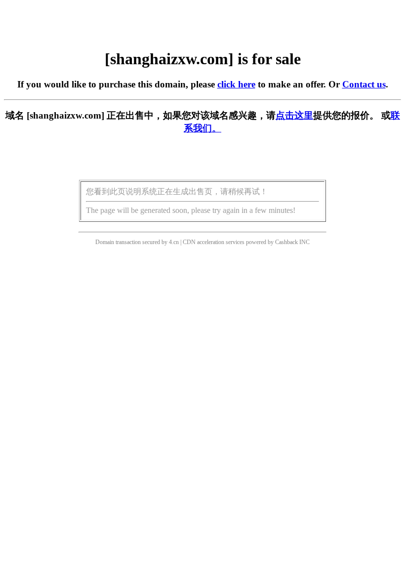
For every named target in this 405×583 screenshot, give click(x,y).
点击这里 (294, 115)
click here (236, 84)
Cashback (286, 242)
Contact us (364, 84)
